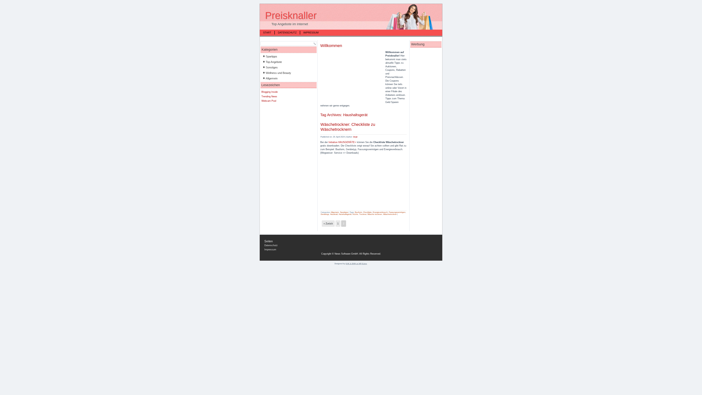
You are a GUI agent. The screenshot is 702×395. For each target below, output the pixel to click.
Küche (355, 214)
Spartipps (271, 56)
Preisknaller (291, 15)
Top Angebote (274, 61)
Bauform (358, 212)
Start (267, 32)
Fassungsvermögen (397, 212)
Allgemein (272, 78)
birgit (355, 137)
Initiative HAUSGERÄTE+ (342, 142)
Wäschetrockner (390, 214)
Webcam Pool (268, 100)
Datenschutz (287, 32)
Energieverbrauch (380, 212)
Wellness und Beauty (278, 72)
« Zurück (328, 223)
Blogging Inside (269, 92)
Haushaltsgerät (345, 214)
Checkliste (367, 212)
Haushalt (334, 214)
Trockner (362, 214)
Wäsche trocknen (374, 214)
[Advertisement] (351, 76)
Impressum (311, 32)
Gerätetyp (325, 214)
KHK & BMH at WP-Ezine (356, 264)
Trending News (269, 96)
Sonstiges (272, 67)
